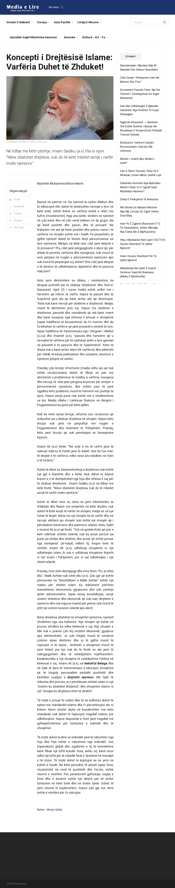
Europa (42, 22)
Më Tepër (19, 227)
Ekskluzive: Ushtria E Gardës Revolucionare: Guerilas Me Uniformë (137, 146)
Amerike (69, 37)
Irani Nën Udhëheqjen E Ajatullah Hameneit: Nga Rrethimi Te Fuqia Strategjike (139, 110)
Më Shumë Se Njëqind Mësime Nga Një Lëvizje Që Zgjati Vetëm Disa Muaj (139, 211)
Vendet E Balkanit (18, 22)
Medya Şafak (54, 809)
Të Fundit (130, 56)
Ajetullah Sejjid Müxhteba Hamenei (33, 37)
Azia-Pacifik (62, 22)
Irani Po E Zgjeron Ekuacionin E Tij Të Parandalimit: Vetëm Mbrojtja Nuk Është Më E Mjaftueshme (140, 227)
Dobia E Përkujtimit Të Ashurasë (139, 199)
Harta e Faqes (96, 851)
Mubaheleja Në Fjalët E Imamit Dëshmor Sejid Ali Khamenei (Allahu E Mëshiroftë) (138, 272)
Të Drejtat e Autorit (154, 851)
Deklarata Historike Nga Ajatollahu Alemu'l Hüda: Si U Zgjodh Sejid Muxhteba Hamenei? (140, 187)
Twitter (18, 213)
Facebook (19, 206)
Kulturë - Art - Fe (93, 37)
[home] (22, 8)
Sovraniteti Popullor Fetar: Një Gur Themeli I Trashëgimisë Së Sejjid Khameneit (140, 94)
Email (17, 199)
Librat (120, 844)
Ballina (92, 844)
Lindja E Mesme (88, 22)
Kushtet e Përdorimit (128, 859)
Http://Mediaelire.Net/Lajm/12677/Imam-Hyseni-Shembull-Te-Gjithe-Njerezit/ (145, 244)
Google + (18, 220)
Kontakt (148, 844)
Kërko (120, 851)
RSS (91, 859)
